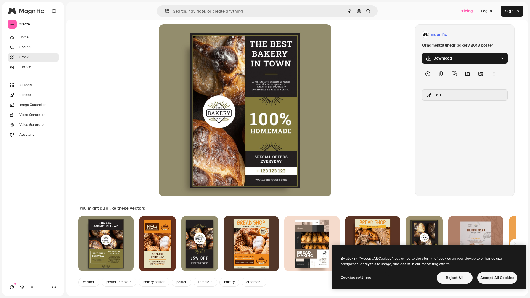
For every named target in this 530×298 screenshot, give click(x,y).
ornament (254, 282)
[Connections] (12, 287)
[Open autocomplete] (164, 11)
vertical (89, 282)
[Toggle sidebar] (54, 11)
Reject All (454, 277)
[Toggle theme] (32, 287)
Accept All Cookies (497, 277)
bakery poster (154, 282)
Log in (486, 11)
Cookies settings (356, 277)
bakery (229, 282)
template (205, 282)
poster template (119, 282)
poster (181, 282)
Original (194, 34)
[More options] (493, 73)
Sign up (512, 11)
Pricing (466, 11)
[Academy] (22, 287)
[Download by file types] (502, 58)
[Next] (515, 243)
